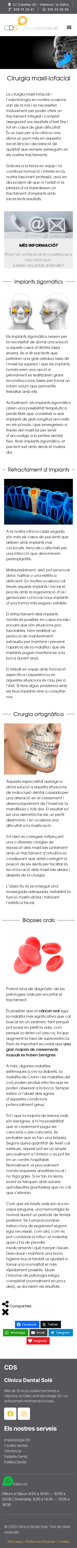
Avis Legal (14, 1541)
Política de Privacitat (40, 1541)
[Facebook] (10, 1414)
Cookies (64, 1541)
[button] (69, 27)
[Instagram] (24, 1414)
